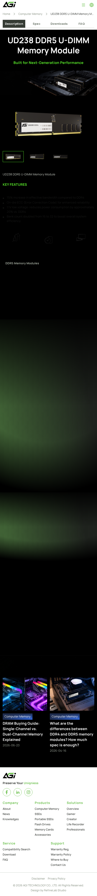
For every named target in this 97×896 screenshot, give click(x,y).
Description (14, 24)
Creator (72, 819)
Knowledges (11, 819)
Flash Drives (43, 824)
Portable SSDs (44, 819)
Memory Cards (44, 829)
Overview (73, 809)
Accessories (43, 835)
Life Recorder (75, 824)
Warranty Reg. (60, 849)
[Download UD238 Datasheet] (84, 591)
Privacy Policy (56, 878)
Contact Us (58, 865)
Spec (36, 24)
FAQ (82, 24)
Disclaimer (38, 878)
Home (6, 14)
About (7, 809)
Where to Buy (59, 860)
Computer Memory (30, 14)
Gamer (71, 814)
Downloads (59, 24)
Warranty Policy (61, 854)
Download (9, 854)
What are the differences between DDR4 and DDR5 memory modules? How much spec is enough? (71, 734)
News (6, 814)
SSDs (38, 814)
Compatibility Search (16, 849)
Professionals (76, 829)
